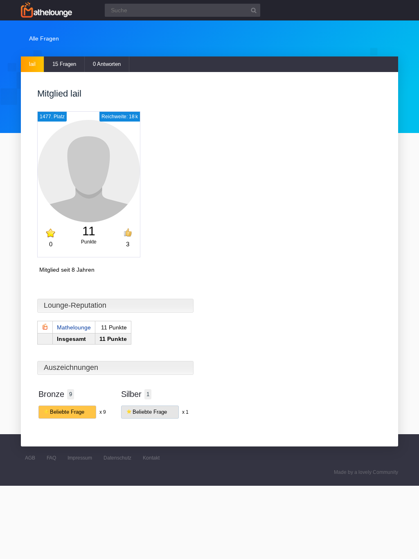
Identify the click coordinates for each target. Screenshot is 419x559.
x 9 (102, 412)
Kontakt (151, 458)
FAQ (51, 458)
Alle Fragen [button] (44, 38)
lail (32, 64)
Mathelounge (74, 327)
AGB (30, 458)
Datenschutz (117, 458)
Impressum (80, 458)
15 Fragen (64, 64)
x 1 (185, 412)
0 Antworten (107, 64)
